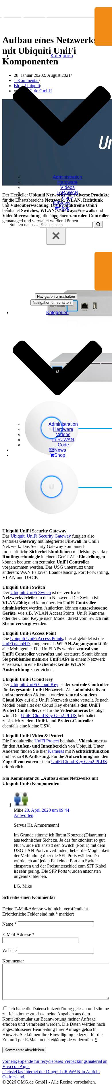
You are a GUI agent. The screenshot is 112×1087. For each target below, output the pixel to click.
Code (67, 197)
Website (9, 950)
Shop (64, 208)
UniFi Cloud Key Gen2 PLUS (49, 715)
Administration (67, 177)
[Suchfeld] (56, 218)
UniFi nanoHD (16, 643)
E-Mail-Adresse (18, 934)
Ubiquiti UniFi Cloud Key (34, 684)
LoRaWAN (67, 192)
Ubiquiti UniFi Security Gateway (41, 536)
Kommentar (13, 960)
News (64, 202)
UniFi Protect (46, 740)
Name (9, 924)
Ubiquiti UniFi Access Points (36, 638)
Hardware (67, 182)
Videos (67, 187)
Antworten (23, 815)
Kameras (56, 751)
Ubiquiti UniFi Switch (30, 592)
